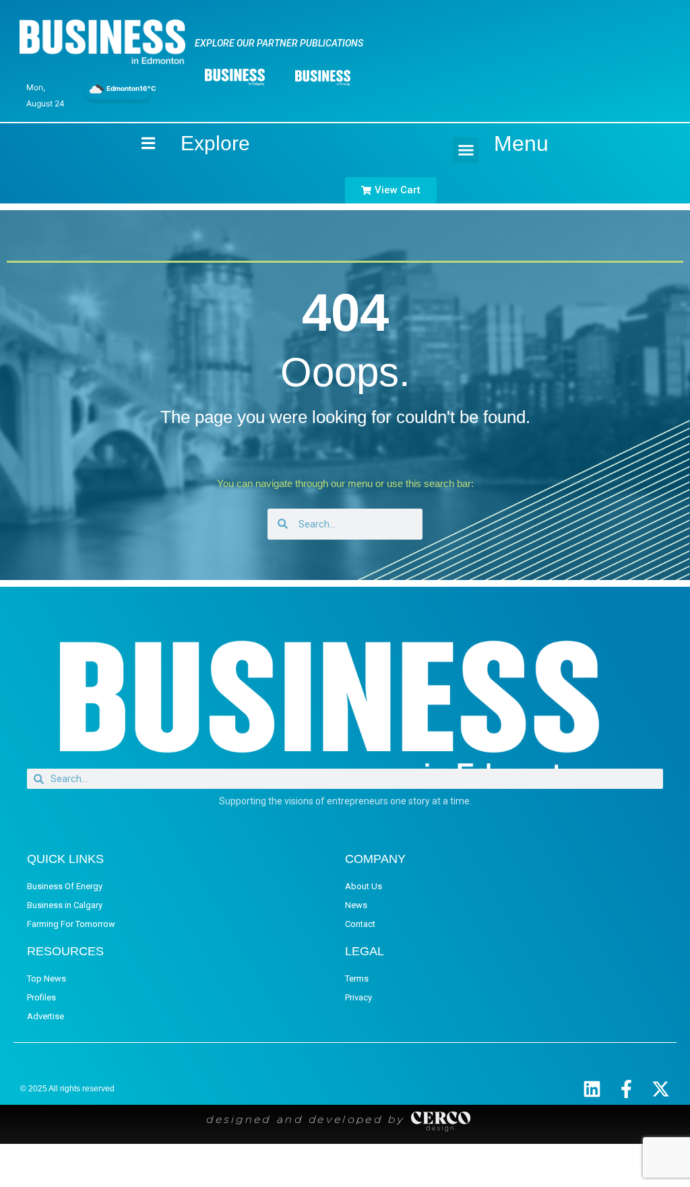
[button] (465, 150)
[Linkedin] (592, 1089)
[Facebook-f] (626, 1089)
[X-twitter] (661, 1089)
